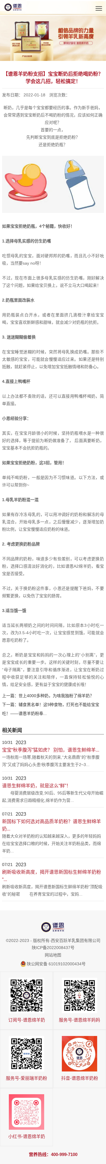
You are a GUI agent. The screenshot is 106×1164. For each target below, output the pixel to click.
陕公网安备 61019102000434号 (56, 963)
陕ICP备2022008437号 (53, 947)
